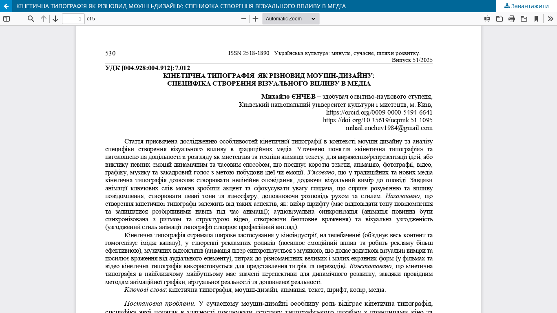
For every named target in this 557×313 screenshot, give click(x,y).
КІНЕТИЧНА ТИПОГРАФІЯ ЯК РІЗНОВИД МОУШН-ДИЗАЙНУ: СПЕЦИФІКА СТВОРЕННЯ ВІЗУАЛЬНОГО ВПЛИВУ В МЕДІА (181, 6)
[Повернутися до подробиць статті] (6, 6)
